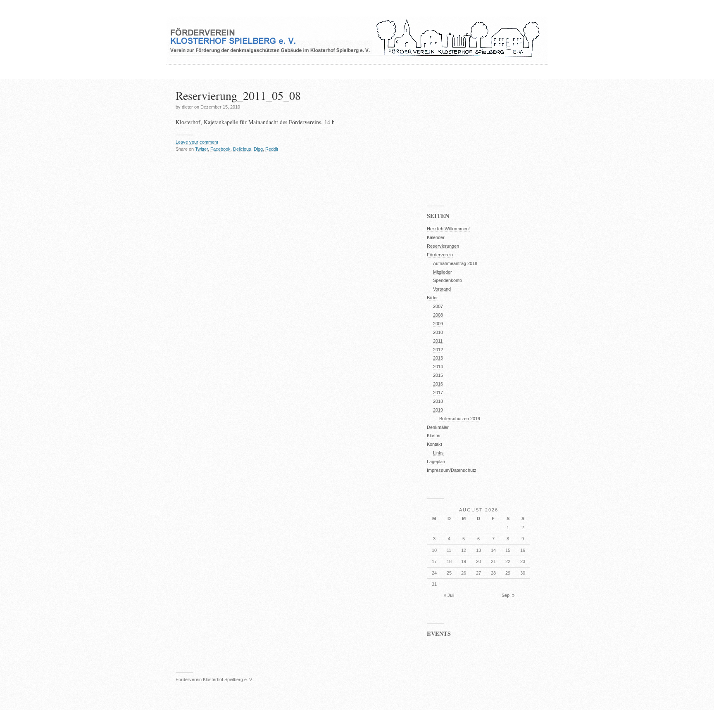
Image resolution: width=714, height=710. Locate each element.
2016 (438, 383)
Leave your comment (197, 142)
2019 (438, 409)
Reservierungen (443, 246)
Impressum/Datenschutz (451, 470)
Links (438, 452)
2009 (438, 323)
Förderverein (440, 254)
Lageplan (436, 461)
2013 (438, 357)
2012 (438, 349)
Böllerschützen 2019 (459, 418)
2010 (438, 332)
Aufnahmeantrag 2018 (455, 263)
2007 (438, 306)
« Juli (449, 595)
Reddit (271, 149)
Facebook (220, 149)
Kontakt (434, 444)
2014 (438, 366)
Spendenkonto (447, 280)
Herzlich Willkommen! (448, 228)
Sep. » (508, 595)
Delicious (242, 149)
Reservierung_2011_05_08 (238, 95)
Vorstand (442, 288)
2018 (438, 401)
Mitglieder (442, 272)
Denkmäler (438, 427)
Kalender (436, 237)
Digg (258, 149)
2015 (438, 375)
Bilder (432, 297)
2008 (438, 314)
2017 (438, 392)
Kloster (434, 435)
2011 (438, 340)
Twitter (201, 149)
